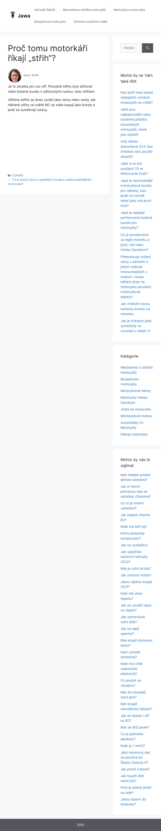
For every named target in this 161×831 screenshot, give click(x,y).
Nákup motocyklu (134, 434)
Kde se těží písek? (135, 727)
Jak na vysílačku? (134, 545)
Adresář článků (44, 10)
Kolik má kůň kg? (134, 527)
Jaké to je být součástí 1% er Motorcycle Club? (134, 169)
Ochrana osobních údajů (90, 21)
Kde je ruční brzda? (136, 568)
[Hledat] (147, 48)
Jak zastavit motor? (136, 575)
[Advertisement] (54, 140)
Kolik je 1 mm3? (133, 746)
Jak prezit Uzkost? (135, 769)
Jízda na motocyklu (136, 409)
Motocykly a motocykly (129, 10)
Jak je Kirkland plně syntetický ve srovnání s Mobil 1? (136, 326)
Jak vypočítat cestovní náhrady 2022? (134, 557)
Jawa (24, 16)
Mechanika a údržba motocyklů (84, 10)
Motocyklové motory (136, 416)
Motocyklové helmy (136, 391)
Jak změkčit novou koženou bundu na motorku (135, 309)
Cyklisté (17, 175)
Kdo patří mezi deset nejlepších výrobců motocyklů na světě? (137, 97)
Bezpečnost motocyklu (50, 21)
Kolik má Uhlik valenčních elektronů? (132, 669)
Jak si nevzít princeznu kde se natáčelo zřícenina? (136, 491)
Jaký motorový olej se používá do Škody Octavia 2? (135, 757)
